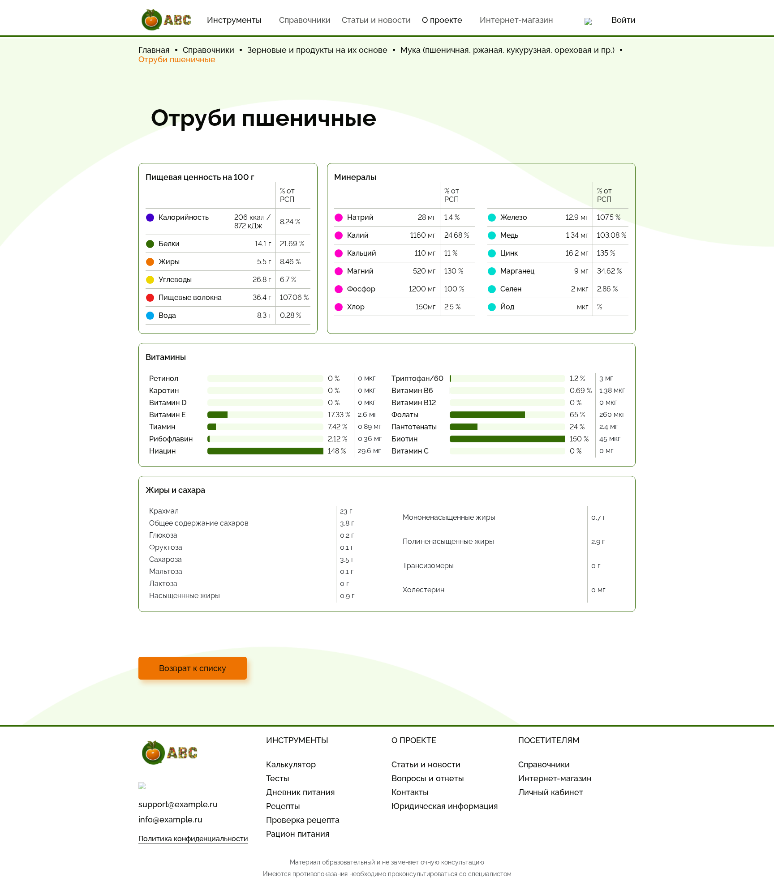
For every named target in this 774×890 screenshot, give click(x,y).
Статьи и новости (376, 20)
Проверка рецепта (303, 820)
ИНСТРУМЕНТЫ (297, 740)
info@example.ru (170, 819)
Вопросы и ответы (427, 778)
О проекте (442, 20)
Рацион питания (298, 834)
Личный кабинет (550, 792)
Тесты (277, 778)
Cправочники (305, 20)
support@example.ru (178, 804)
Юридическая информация (444, 806)
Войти (623, 20)
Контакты (410, 792)
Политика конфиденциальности (193, 838)
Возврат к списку (192, 668)
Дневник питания (300, 792)
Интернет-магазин (516, 20)
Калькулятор (291, 764)
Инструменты (234, 20)
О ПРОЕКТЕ (413, 740)
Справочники (544, 764)
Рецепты (283, 806)
